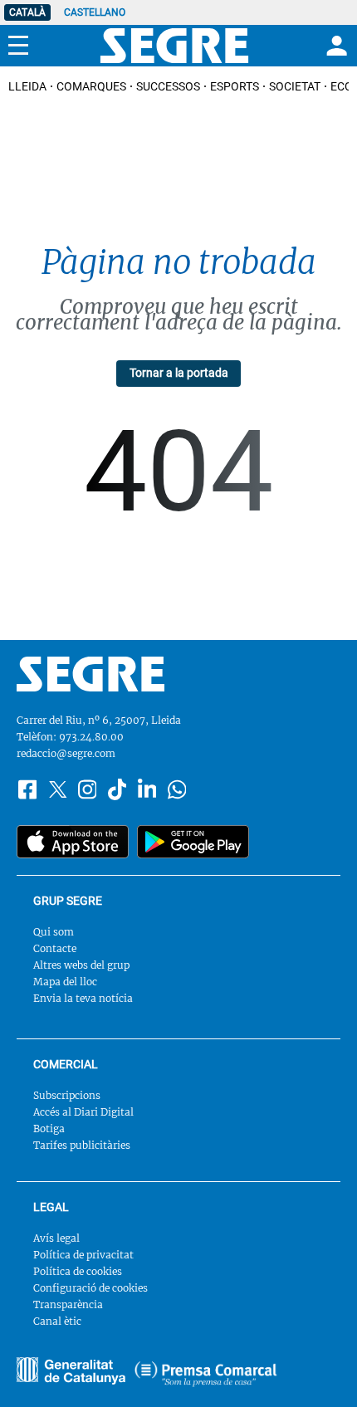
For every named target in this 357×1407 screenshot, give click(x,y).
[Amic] (71, 1371)
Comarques (91, 86)
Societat (294, 86)
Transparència (68, 1304)
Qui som (53, 932)
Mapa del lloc (65, 981)
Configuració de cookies (90, 1288)
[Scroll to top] (320, 1370)
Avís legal (56, 1238)
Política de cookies (77, 1271)
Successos (168, 86)
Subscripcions (66, 1095)
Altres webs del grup (81, 965)
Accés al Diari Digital (83, 1112)
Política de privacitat (83, 1254)
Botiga (49, 1128)
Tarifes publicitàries (81, 1145)
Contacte (54, 948)
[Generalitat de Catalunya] (206, 1373)
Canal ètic (57, 1321)
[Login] (334, 46)
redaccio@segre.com (66, 753)
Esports (234, 86)
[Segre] (174, 45)
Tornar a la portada (179, 372)
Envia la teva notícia (83, 998)
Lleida (27, 86)
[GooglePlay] (193, 841)
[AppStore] (73, 841)
